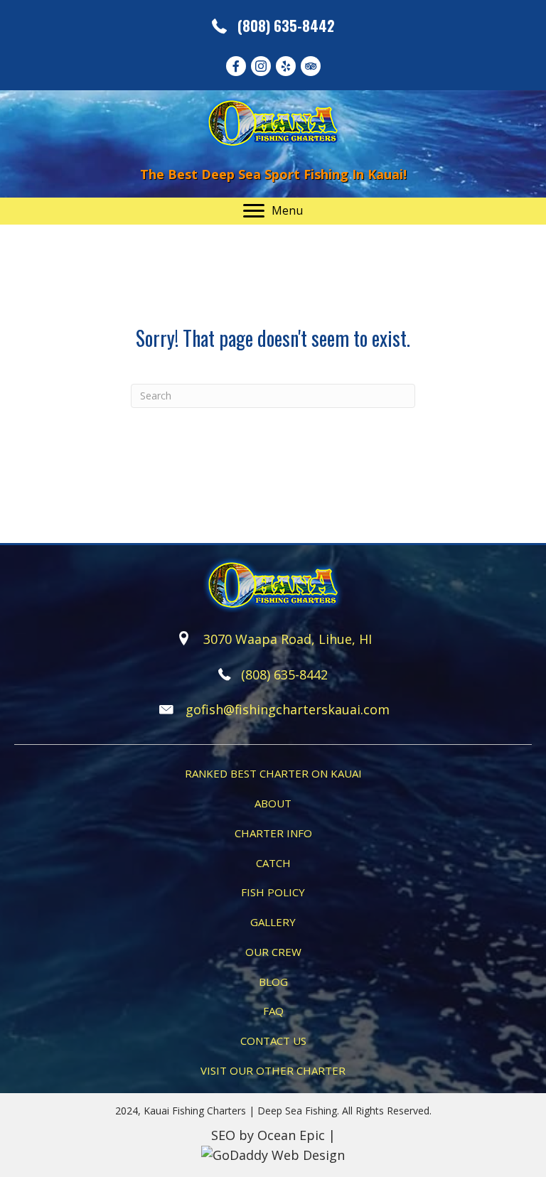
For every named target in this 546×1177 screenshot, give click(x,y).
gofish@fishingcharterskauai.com (288, 709)
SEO (223, 1135)
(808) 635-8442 (286, 25)
